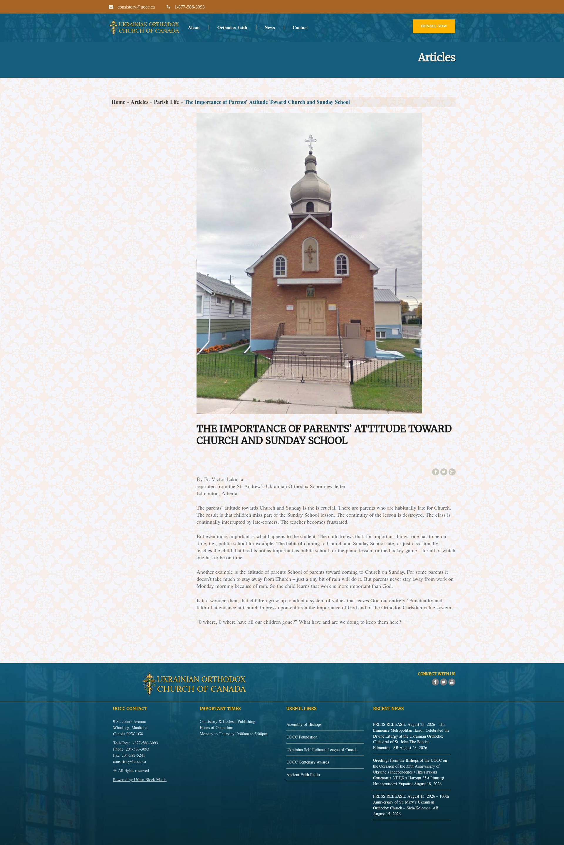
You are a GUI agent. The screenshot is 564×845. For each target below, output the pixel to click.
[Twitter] (443, 682)
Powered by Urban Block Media (140, 779)
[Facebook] (435, 682)
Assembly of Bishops (303, 724)
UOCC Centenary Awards (307, 762)
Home (118, 102)
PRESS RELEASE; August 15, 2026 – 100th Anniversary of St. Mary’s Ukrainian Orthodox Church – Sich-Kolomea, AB (411, 802)
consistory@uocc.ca (129, 761)
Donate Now (434, 26)
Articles (139, 102)
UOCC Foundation (302, 737)
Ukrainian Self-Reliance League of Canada (321, 749)
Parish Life (166, 102)
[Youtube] (451, 682)
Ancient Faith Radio (303, 774)
